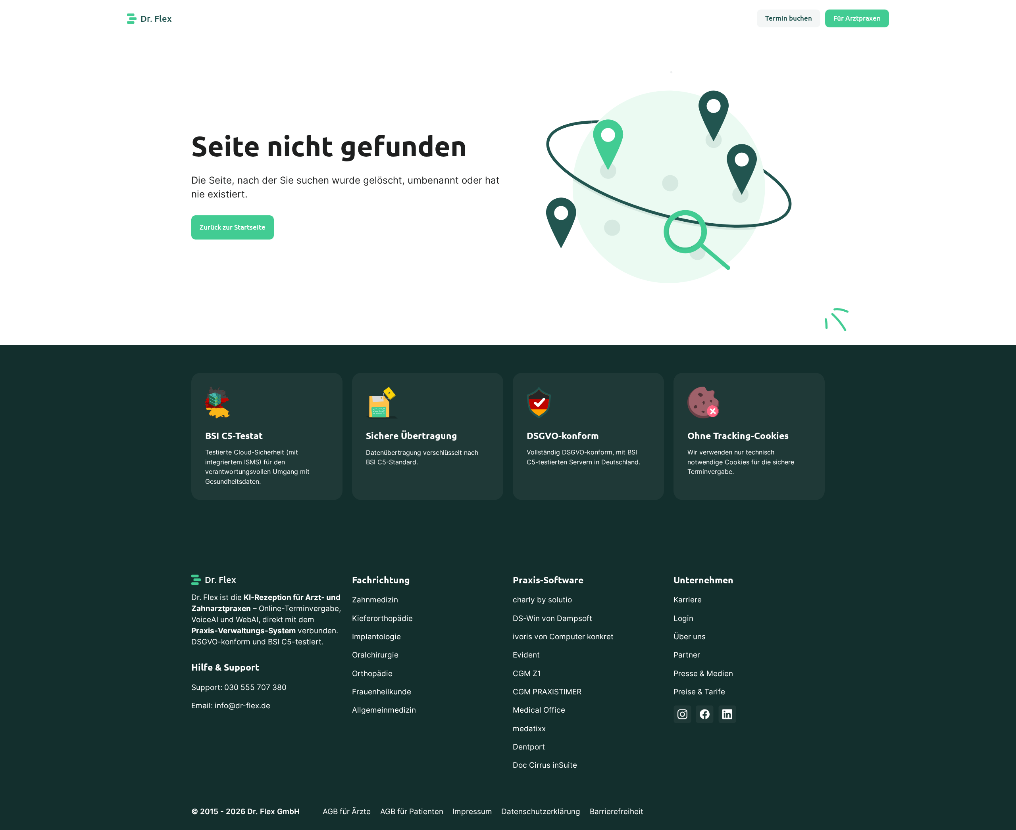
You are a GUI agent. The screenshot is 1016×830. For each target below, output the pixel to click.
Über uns (689, 636)
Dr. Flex (156, 18)
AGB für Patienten (411, 811)
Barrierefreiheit (616, 811)
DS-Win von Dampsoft (552, 618)
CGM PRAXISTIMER (547, 691)
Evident (526, 654)
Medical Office (539, 710)
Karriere (687, 599)
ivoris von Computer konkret (563, 636)
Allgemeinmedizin (384, 710)
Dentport (529, 746)
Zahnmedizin (375, 599)
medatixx (529, 728)
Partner (686, 654)
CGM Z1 (527, 673)
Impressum (472, 811)
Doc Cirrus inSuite (545, 765)
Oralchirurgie (375, 654)
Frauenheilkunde (381, 691)
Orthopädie (372, 673)
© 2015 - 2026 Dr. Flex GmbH (245, 811)
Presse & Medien (703, 673)
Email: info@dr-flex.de (230, 705)
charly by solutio (542, 599)
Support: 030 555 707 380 (239, 687)
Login (683, 618)
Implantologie (376, 636)
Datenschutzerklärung (540, 811)
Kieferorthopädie (382, 618)
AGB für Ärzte (347, 811)
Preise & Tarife (699, 691)
